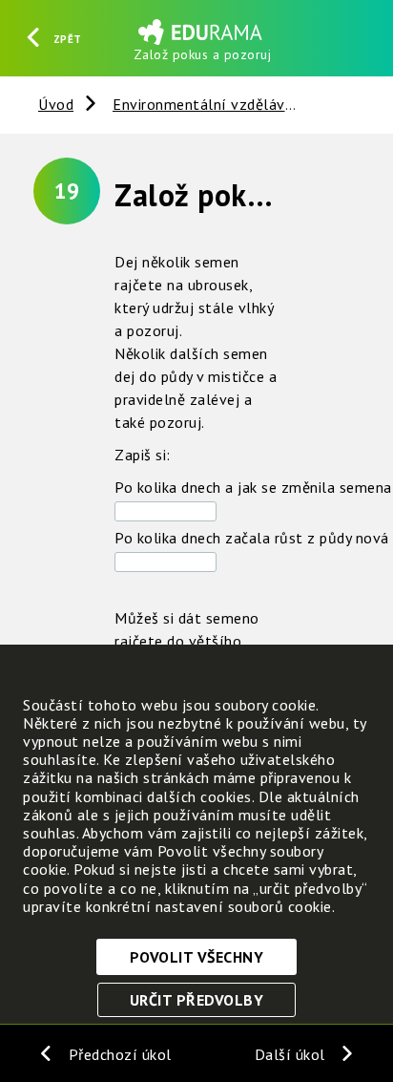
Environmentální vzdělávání (209, 104)
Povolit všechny (197, 956)
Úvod (55, 104)
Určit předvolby (197, 999)
